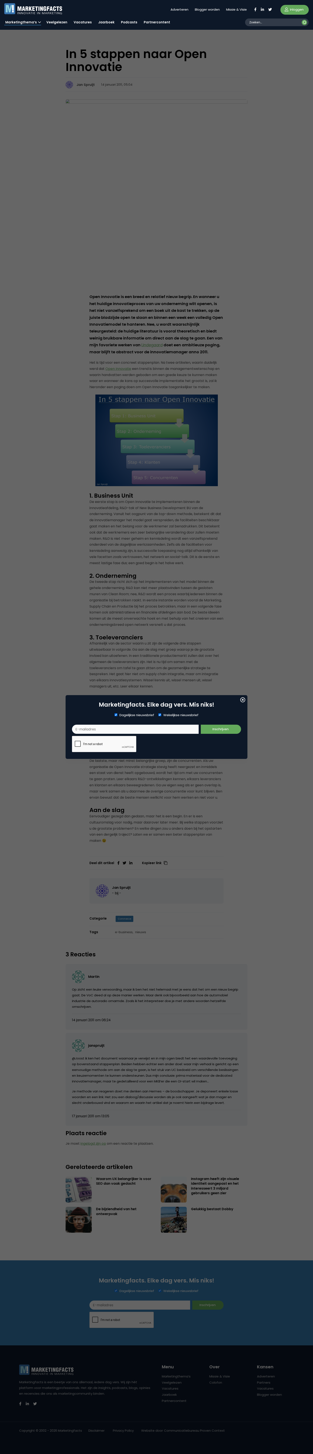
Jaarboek (106, 22)
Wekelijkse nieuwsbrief (180, 715)
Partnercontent (157, 22)
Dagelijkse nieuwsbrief (136, 715)
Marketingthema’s (21, 22)
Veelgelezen (56, 22)
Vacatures (83, 22)
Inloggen (296, 9)
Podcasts (129, 22)
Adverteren (179, 9)
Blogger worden (207, 9)
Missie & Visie (236, 9)
